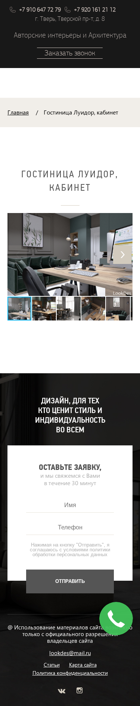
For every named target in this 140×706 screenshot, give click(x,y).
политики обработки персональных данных (71, 552)
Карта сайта (83, 664)
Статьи (52, 664)
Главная (18, 112)
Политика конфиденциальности (70, 673)
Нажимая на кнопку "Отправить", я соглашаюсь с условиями (70, 549)
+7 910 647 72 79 (40, 10)
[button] (122, 254)
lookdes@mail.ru (70, 652)
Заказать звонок (69, 53)
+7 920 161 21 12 (95, 10)
